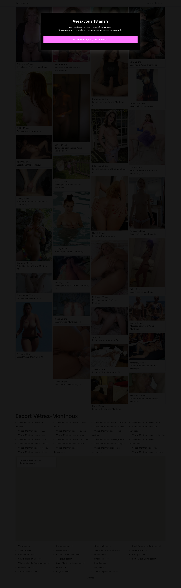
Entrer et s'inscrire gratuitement (90, 39)
